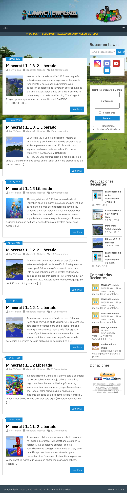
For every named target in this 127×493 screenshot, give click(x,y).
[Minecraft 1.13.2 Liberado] (14, 85)
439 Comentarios (59, 192)
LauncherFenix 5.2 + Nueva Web (113, 214)
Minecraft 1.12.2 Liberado (31, 250)
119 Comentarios (59, 254)
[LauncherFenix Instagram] (97, 63)
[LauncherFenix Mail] (107, 70)
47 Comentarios (59, 311)
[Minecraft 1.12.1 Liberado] (14, 327)
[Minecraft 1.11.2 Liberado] (14, 446)
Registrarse (108, 125)
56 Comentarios (59, 369)
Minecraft (31, 70)
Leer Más (77, 109)
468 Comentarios (59, 70)
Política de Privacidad (59, 489)
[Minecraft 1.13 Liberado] (14, 208)
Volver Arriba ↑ (116, 489)
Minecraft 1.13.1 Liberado (31, 127)
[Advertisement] (62, 49)
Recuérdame (108, 112)
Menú (5, 28)
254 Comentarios (59, 131)
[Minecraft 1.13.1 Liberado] (14, 147)
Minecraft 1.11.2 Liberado (31, 426)
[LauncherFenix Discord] (107, 63)
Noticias (41, 70)
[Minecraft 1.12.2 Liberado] (14, 269)
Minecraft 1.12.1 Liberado (31, 307)
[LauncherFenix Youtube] (116, 63)
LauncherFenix (10, 489)
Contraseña (107, 101)
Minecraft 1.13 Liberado (29, 188)
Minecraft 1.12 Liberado (29, 365)
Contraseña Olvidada (108, 129)
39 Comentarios (59, 430)
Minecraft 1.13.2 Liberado (31, 65)
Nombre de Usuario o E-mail (107, 90)
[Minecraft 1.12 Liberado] (14, 385)
